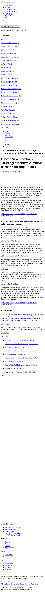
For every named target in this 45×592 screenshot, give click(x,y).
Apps (33, 584)
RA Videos (13, 11)
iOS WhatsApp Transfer (13, 535)
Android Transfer (10, 529)
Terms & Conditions (17, 584)
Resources (8, 7)
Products (8, 6)
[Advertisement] (22, 179)
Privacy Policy (5, 584)
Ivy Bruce (6, 324)
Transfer (7, 144)
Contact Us (8, 556)
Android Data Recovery (13, 527)
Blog (36, 584)
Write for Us (9, 15)
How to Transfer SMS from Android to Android (21, 320)
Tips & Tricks (9, 548)
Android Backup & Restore (14, 533)
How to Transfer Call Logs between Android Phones (22, 318)
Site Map (28, 584)
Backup (7, 546)
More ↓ (3, 376)
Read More (4, 128)
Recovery (8, 542)
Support (7, 13)
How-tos (12, 9)
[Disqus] (22, 439)
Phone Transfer (6, 201)
